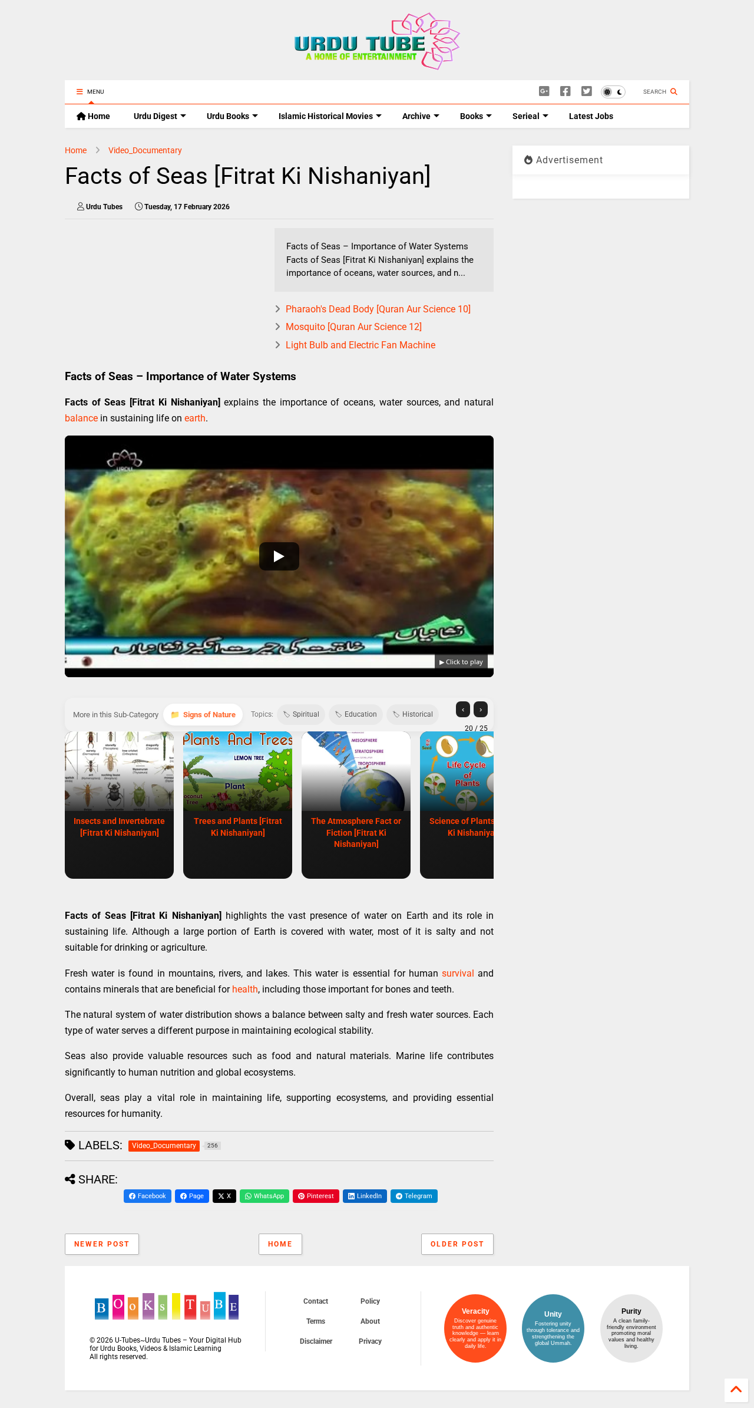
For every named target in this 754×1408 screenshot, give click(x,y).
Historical (417, 714)
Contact (315, 1301)
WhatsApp (269, 1196)
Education (361, 714)
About (370, 1321)
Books (471, 116)
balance (81, 418)
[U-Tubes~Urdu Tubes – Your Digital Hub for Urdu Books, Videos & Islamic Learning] (377, 65)
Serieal (526, 116)
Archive (416, 116)
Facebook (152, 1196)
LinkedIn (369, 1196)
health (245, 989)
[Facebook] (565, 91)
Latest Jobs (591, 116)
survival (458, 973)
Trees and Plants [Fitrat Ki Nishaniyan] (238, 826)
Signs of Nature (209, 714)
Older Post (457, 1244)
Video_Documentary (145, 150)
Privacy (370, 1341)
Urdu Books (228, 116)
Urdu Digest (155, 116)
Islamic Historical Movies (326, 116)
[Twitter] (586, 91)
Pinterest (320, 1196)
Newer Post (102, 1244)
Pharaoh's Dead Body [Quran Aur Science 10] (378, 309)
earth (195, 418)
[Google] (544, 91)
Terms (315, 1321)
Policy (370, 1301)
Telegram (418, 1196)
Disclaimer (316, 1341)
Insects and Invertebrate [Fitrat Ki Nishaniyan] (119, 826)
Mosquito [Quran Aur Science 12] (354, 326)
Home (98, 116)
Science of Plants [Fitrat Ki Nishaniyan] (474, 826)
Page (196, 1196)
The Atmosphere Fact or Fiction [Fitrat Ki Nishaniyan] (356, 832)
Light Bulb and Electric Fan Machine (360, 345)
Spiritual (306, 714)
